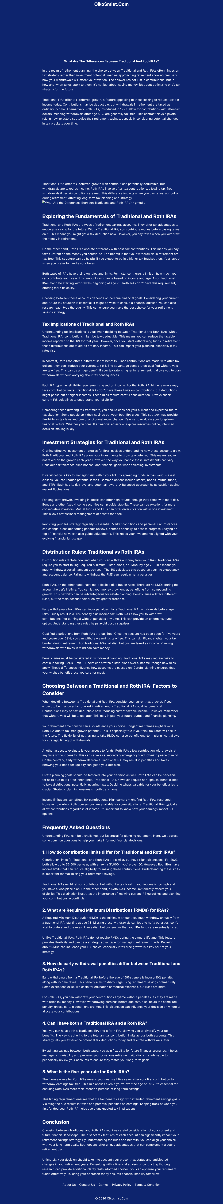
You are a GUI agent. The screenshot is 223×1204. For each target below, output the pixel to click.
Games (104, 1184)
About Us (69, 1184)
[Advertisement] (111, 34)
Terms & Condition (147, 1184)
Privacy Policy (121, 1184)
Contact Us (87, 1184)
